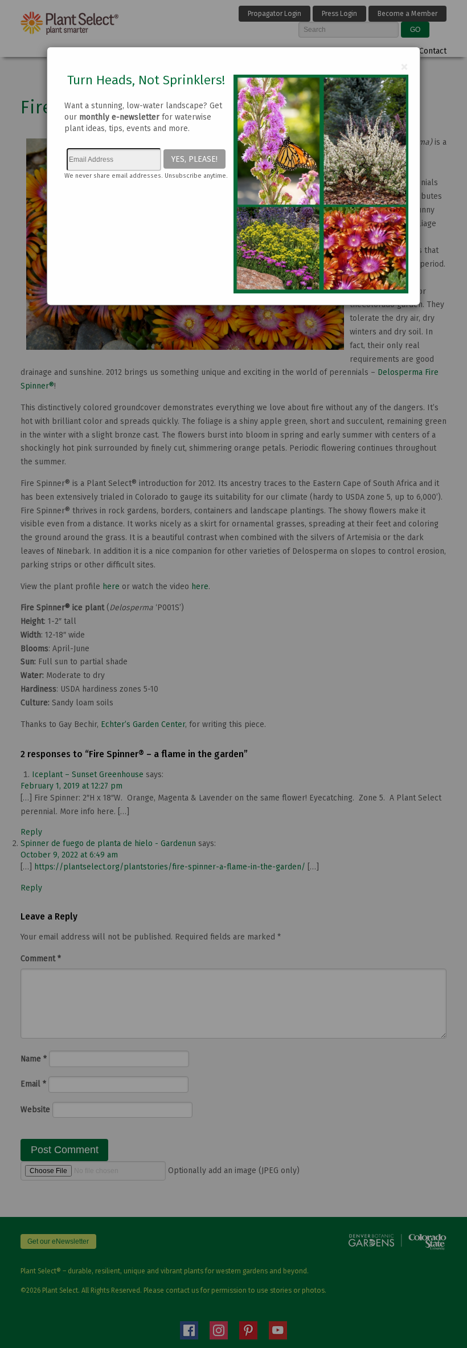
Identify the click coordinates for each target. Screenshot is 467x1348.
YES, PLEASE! (194, 159)
